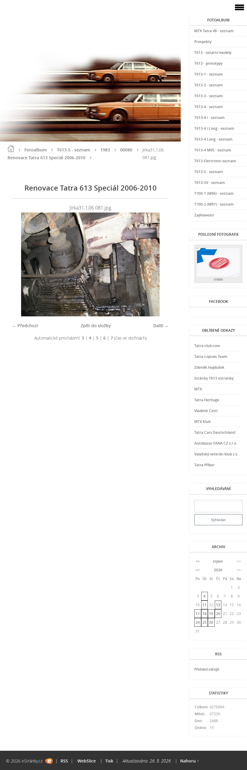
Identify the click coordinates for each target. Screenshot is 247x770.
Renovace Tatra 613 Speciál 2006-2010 (46, 157)
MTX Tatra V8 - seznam (213, 30)
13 (218, 604)
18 (204, 613)
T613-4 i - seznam (209, 117)
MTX (198, 389)
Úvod (11, 148)
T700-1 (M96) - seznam (213, 193)
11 (204, 604)
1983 (105, 150)
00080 (126, 150)
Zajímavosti (204, 215)
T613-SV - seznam (209, 182)
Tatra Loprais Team (210, 356)
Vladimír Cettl (205, 410)
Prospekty (202, 41)
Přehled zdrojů (206, 669)
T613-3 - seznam (208, 95)
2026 (218, 570)
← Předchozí (25, 325)
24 (197, 622)
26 (211, 622)
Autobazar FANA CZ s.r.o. (215, 443)
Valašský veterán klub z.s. (216, 454)
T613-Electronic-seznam (215, 160)
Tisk (109, 761)
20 (218, 613)
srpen (218, 561)
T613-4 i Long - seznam (214, 128)
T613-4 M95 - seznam (212, 150)
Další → (161, 325)
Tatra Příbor (204, 464)
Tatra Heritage (206, 399)
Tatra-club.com (207, 345)
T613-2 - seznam (208, 85)
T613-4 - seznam (208, 106)
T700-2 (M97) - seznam (213, 204)
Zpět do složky (96, 325)
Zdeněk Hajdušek (209, 367)
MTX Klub (202, 421)
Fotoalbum (35, 150)
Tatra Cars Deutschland (214, 432)
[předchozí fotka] (22, 264)
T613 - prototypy (208, 63)
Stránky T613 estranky (213, 378)
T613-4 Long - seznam (213, 139)
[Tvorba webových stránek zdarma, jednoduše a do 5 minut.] (49, 761)
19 (211, 613)
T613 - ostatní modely (212, 52)
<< (197, 561)
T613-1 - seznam (208, 74)
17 (197, 613)
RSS (64, 761)
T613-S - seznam (73, 150)
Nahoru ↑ (189, 761)
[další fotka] (159, 264)
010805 (218, 279)
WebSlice (86, 761)
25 (204, 622)
